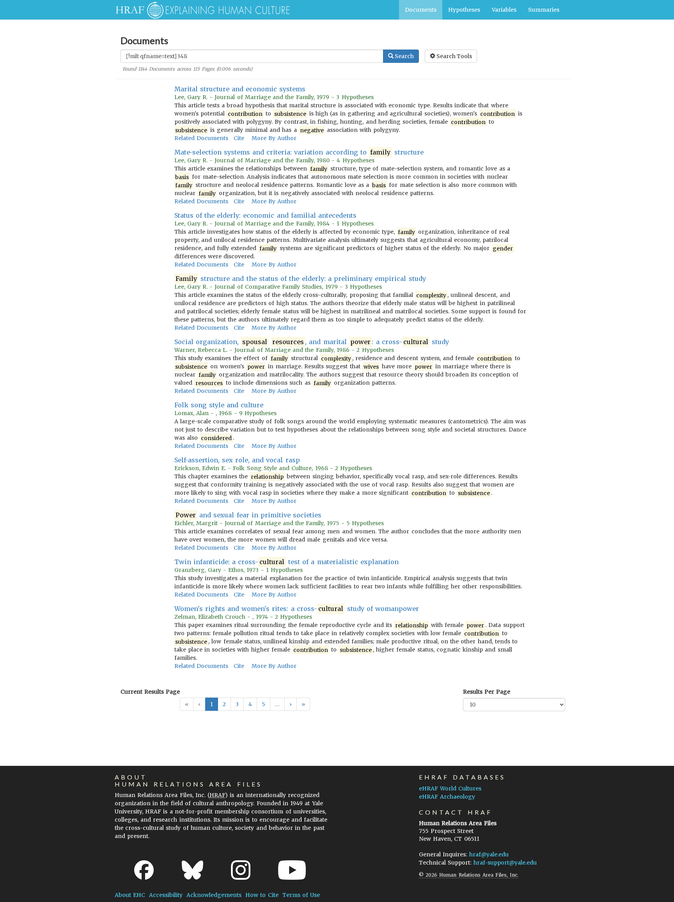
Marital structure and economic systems (240, 89)
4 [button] (250, 704)
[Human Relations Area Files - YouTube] (292, 870)
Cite (239, 138)
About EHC (130, 894)
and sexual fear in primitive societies (249, 515)
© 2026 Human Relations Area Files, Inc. (468, 875)
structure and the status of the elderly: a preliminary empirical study (301, 278)
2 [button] (224, 704)
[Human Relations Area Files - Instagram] (240, 870)
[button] (290, 704)
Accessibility (166, 894)
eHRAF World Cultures (450, 788)
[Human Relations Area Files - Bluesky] (192, 870)
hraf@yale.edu (489, 854)
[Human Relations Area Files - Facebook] (144, 870)
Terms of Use (301, 894)
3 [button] (237, 704)
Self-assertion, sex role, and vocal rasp (237, 460)
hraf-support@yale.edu (505, 862)
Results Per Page (486, 691)
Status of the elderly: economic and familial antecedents (265, 215)
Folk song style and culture (219, 405)
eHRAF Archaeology (447, 796)
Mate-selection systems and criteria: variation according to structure (299, 152)
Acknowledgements (213, 894)
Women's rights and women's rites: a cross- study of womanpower (296, 609)
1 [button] (211, 704)
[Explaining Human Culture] (199, 10)
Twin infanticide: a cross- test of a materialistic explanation (286, 562)
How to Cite (261, 894)
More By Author (274, 138)
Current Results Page (150, 691)
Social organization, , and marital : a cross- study (311, 342)
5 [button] (263, 704)
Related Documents (201, 138)
